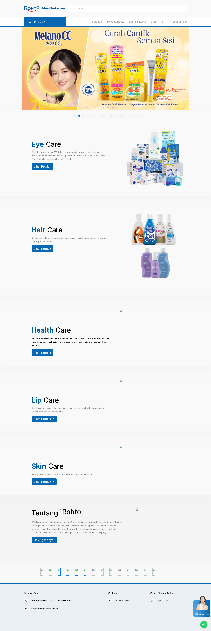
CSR (153, 21)
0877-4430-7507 (123, 600)
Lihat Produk (42, 166)
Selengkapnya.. (44, 540)
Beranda (97, 21)
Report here (162, 600)
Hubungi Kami (179, 21)
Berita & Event (137, 21)
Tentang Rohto (115, 21)
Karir (163, 21)
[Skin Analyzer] (207, 606)
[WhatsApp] (203, 624)
